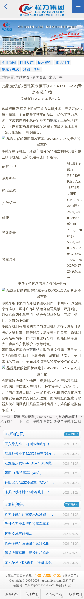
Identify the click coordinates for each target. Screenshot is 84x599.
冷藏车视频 (10, 69)
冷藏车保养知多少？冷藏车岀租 (57, 421)
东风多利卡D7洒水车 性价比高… (30, 562)
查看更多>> (72, 434)
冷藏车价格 (31, 69)
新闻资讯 (39, 77)
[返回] (6, 2)
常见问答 (63, 62)
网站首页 (23, 77)
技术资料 (44, 62)
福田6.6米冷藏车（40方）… (26, 473)
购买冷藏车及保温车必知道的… (29, 543)
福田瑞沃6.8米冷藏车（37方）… (29, 482)
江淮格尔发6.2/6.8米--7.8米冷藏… (30, 463)
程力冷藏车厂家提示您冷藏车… (29, 514)
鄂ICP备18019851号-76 (40, 585)
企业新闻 (9, 62)
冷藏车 (55, 120)
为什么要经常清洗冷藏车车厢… (29, 524)
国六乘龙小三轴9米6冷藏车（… (29, 444)
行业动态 (27, 62)
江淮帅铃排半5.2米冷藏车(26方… (30, 453)
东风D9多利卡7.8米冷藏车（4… (29, 492)
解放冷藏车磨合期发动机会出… (29, 553)
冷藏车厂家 (63, 585)
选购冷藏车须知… (18, 533)
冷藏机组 (33, 350)
